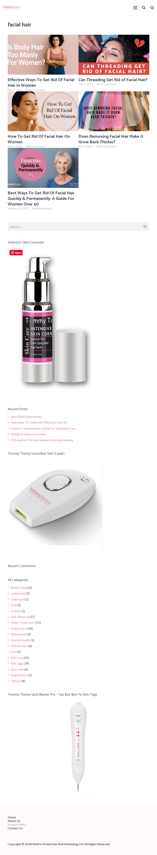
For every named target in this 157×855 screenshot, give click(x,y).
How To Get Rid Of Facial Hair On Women (39, 139)
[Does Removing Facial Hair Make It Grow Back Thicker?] (113, 111)
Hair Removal (20, 616)
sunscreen (17, 669)
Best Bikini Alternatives (26, 416)
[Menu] (135, 7)
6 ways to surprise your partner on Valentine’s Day (43, 428)
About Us (14, 821)
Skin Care (17, 657)
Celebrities (18, 593)
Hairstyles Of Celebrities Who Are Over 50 (39, 422)
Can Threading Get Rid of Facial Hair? (112, 79)
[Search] (144, 7)
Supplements (19, 675)
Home (12, 817)
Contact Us (15, 828)
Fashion (16, 611)
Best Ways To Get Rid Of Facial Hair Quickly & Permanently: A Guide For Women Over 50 (41, 199)
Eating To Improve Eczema (28, 434)
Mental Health (20, 640)
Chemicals (17, 599)
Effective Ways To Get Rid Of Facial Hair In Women (41, 82)
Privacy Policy (17, 824)
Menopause (18, 634)
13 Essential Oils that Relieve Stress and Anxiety (42, 440)
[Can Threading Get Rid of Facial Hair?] (113, 55)
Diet (13, 605)
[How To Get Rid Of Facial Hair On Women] (43, 111)
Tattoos (16, 681)
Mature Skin (19, 628)
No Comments (37, 89)
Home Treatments (23, 622)
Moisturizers (19, 646)
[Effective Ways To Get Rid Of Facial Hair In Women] (43, 55)
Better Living (19, 587)
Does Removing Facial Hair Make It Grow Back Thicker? (110, 139)
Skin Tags (17, 663)
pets (13, 651)
